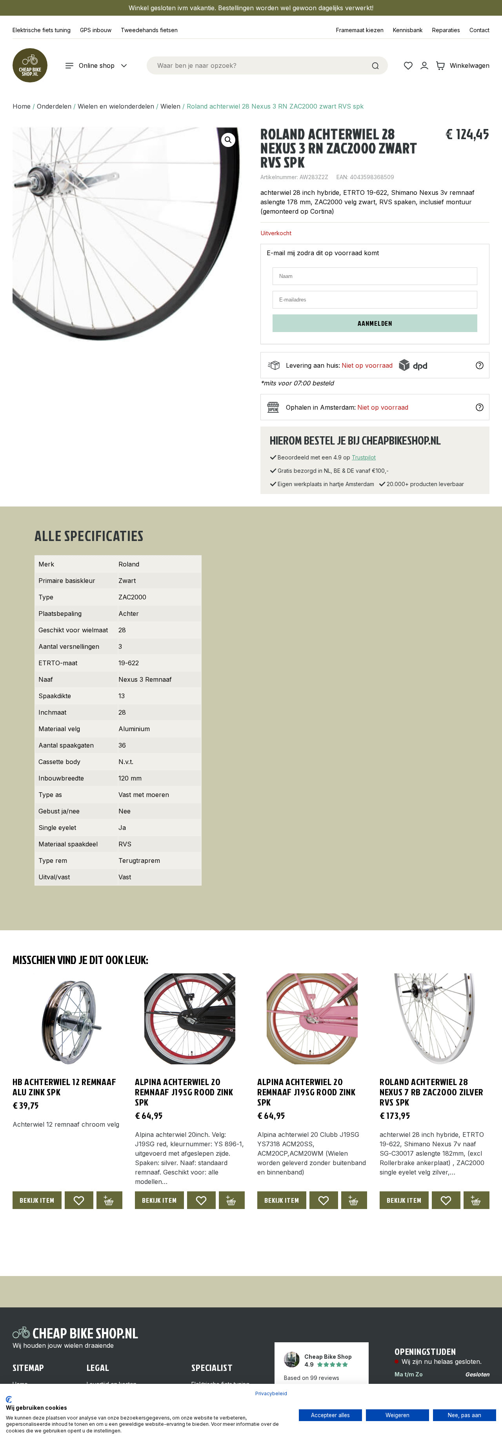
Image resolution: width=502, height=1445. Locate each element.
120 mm (130, 778)
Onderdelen (54, 106)
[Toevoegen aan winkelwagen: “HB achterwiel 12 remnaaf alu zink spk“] (109, 1200)
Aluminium (134, 729)
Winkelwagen (469, 65)
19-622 (128, 663)
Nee (124, 811)
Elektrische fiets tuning (42, 30)
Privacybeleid (271, 1393)
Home (22, 106)
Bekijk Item (37, 1200)
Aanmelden (375, 323)
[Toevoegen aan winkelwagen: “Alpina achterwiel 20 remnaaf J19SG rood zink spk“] (232, 1200)
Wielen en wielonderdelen (116, 106)
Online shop (97, 65)
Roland (128, 564)
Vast (124, 877)
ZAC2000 (132, 597)
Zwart (127, 581)
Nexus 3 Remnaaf (145, 679)
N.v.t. (125, 762)
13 (121, 696)
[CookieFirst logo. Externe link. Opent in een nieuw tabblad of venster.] (9, 1399)
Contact (479, 30)
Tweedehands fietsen (149, 30)
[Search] (375, 65)
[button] (228, 140)
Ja (122, 827)
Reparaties (446, 30)
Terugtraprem (139, 860)
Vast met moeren (143, 795)
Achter (128, 613)
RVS (124, 844)
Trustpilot (364, 457)
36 (122, 745)
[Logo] (30, 65)
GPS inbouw (95, 30)
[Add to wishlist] (79, 1200)
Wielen (170, 106)
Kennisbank (408, 30)
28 (122, 630)
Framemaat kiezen (360, 30)
